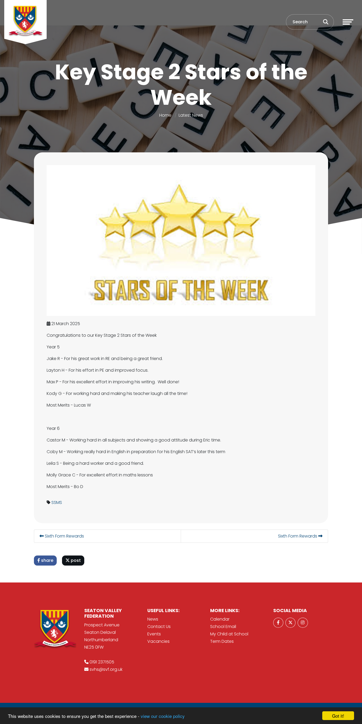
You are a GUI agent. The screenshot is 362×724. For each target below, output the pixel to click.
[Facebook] (278, 623)
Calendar (219, 619)
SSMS (56, 502)
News (152, 619)
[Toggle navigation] (348, 22)
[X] (290, 623)
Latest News (191, 115)
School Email (223, 626)
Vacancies (158, 641)
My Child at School (229, 634)
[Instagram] (303, 623)
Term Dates (222, 641)
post (75, 560)
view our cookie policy (163, 716)
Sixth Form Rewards (64, 536)
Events (154, 634)
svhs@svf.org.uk (106, 669)
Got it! (338, 715)
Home (165, 115)
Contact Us (159, 626)
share (46, 560)
